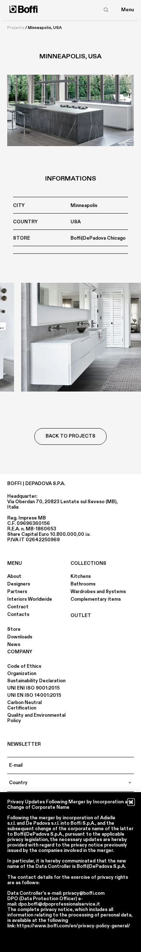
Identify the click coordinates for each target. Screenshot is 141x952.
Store (14, 629)
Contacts (18, 614)
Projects (16, 27)
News (13, 644)
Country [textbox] (18, 783)
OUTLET (80, 615)
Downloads (19, 637)
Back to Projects (70, 436)
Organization (21, 673)
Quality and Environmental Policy (36, 718)
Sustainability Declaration (36, 681)
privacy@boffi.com (83, 893)
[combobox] (70, 783)
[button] (131, 802)
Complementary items (95, 599)
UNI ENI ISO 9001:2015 (33, 688)
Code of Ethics (24, 666)
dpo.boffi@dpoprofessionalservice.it (59, 904)
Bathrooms (82, 584)
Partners (17, 592)
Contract (18, 607)
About (14, 576)
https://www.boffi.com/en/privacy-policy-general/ (73, 926)
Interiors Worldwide (29, 599)
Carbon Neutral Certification (24, 705)
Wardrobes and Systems (98, 592)
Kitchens (80, 576)
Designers (18, 584)
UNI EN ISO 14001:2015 (34, 695)
